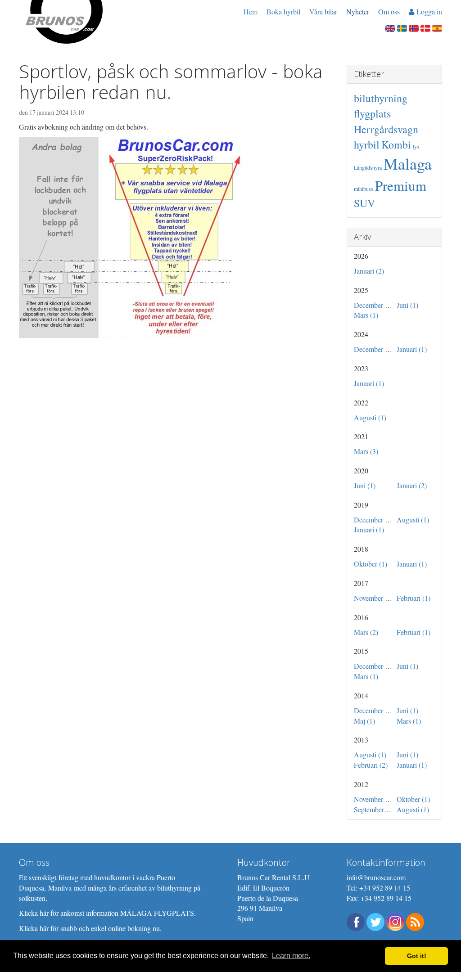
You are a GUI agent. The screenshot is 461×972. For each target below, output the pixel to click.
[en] (390, 27)
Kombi (396, 144)
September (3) (374, 809)
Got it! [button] (416, 955)
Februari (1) (413, 598)
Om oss (389, 11)
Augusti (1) (370, 417)
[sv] (402, 27)
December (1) (373, 305)
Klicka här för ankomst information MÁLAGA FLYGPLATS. (107, 913)
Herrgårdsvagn (386, 129)
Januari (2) (369, 270)
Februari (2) (371, 765)
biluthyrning (380, 98)
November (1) (373, 598)
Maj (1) (364, 720)
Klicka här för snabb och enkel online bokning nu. (90, 928)
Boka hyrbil (283, 11)
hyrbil (367, 144)
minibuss (363, 188)
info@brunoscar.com (376, 877)
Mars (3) (366, 451)
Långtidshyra (368, 167)
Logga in (428, 11)
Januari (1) (412, 349)
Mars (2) (366, 632)
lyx (416, 146)
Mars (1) (366, 315)
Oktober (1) (370, 563)
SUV (364, 203)
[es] (437, 27)
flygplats (372, 113)
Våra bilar (323, 11)
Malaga (408, 163)
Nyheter (357, 11)
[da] (425, 27)
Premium (400, 185)
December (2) (373, 519)
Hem (251, 11)
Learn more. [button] (291, 955)
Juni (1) (407, 305)
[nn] (414, 27)
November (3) (373, 799)
